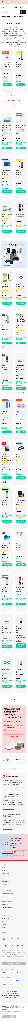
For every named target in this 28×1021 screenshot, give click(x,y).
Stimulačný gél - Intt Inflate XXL (20, 502)
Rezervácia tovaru (6, 901)
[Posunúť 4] (18, 768)
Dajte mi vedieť (21, 645)
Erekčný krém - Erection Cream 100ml (7, 64)
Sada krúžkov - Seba (7, 670)
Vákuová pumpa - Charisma (5, 327)
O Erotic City (5, 930)
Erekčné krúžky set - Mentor (7, 215)
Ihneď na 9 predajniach (19, 339)
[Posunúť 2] (14, 95)
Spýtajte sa (5, 884)
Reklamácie (5, 910)
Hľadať (3, 867)
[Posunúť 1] (11, 95)
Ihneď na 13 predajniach (19, 474)
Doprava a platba (6, 898)
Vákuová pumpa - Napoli (19, 545)
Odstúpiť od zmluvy (14, 963)
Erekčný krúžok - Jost (20, 285)
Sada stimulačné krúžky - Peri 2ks (20, 414)
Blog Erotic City (6, 918)
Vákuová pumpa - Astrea (5, 413)
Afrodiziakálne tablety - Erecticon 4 (6, 172)
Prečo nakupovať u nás (8, 893)
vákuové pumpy (8, 35)
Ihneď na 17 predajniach (19, 561)
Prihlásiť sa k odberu (20, 851)
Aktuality (4, 921)
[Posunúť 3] (16, 95)
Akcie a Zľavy (5, 870)
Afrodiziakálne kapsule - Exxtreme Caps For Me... (7, 128)
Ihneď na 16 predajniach (5, 428)
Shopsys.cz (17, 1011)
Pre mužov (4, 18)
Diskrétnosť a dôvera (7, 904)
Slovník (4, 878)
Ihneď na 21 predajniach (6, 81)
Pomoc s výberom (6, 873)
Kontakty (4, 927)
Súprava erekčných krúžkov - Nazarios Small (6, 629)
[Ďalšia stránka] (18, 699)
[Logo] (7, 7)
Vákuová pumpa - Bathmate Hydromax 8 (20, 629)
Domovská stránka (6, 16)
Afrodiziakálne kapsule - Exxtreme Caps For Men (21, 368)
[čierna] (6, 236)
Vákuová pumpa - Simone (5, 367)
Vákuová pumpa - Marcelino (5, 589)
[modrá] (3, 236)
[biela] (11, 436)
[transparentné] (3, 482)
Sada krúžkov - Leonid (21, 326)
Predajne (4, 924)
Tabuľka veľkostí (6, 881)
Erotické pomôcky (18, 16)
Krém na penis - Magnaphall (20, 215)
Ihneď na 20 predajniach (5, 339)
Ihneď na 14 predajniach (19, 81)
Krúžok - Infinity (19, 455)
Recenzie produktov (7, 876)
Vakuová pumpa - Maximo (19, 64)
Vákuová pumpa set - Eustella (6, 286)
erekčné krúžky (13, 29)
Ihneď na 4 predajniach (5, 227)
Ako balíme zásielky (7, 896)
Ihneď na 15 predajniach (5, 384)
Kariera (3, 932)
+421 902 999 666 (13, 938)
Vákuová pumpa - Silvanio (5, 502)
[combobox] (10, 12)
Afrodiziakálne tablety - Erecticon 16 (6, 545)
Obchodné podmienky (8, 907)
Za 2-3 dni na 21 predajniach (20, 227)
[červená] (6, 436)
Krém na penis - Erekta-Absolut (20, 589)
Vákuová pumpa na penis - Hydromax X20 (7, 457)
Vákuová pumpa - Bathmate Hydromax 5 (20, 672)
